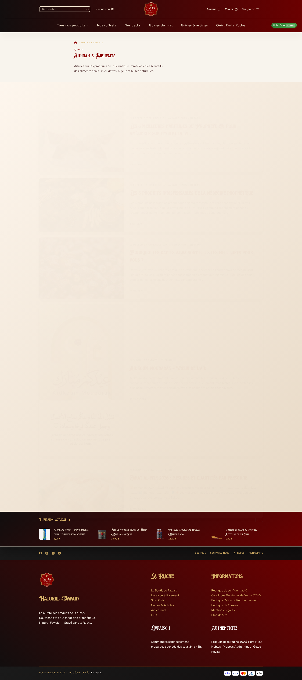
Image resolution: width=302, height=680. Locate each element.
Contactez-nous (219, 553)
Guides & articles (194, 25)
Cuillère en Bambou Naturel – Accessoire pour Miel (242, 532)
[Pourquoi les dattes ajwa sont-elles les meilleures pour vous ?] (81, 268)
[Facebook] (40, 553)
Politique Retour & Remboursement (234, 600)
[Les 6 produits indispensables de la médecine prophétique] (81, 205)
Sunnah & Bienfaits (175, 118)
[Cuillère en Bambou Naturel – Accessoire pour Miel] (216, 534)
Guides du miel (160, 25)
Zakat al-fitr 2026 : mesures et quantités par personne (188, 478)
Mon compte (256, 553)
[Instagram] (46, 553)
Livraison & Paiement (165, 595)
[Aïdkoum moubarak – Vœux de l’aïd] (81, 380)
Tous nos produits (71, 25)
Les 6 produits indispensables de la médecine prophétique (191, 193)
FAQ (154, 615)
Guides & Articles (162, 605)
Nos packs (133, 25)
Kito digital (95, 672)
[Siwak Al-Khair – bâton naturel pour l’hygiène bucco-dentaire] (44, 534)
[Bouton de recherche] (87, 9)
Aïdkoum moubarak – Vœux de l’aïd (168, 369)
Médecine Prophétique (147, 118)
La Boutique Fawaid (164, 590)
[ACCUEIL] (75, 42)
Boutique (200, 553)
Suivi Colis (157, 600)
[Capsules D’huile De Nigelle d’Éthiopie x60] (159, 534)
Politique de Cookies (224, 605)
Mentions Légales (223, 610)
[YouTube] (53, 553)
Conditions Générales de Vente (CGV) (236, 595)
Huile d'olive (283, 25)
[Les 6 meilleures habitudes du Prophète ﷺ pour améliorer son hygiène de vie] (81, 141)
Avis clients (158, 610)
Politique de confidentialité (229, 590)
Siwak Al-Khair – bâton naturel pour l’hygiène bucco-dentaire (71, 532)
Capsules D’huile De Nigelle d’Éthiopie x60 (184, 532)
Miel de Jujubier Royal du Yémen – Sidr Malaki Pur (129, 532)
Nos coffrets (106, 25)
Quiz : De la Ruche (230, 25)
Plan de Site (219, 615)
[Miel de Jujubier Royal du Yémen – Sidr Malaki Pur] (102, 534)
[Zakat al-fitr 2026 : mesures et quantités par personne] (81, 489)
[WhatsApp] (59, 553)
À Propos (239, 553)
